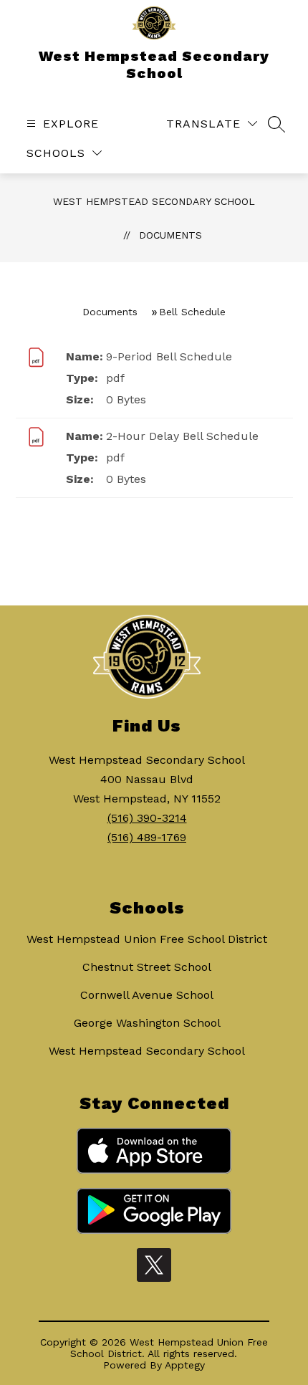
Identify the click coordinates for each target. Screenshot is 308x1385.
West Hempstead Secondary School (154, 201)
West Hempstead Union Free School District (147, 939)
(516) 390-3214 (147, 818)
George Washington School (147, 1023)
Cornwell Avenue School (146, 995)
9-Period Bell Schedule (169, 356)
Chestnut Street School (146, 967)
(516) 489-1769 (146, 837)
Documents (170, 235)
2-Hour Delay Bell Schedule (182, 436)
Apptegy (185, 1365)
